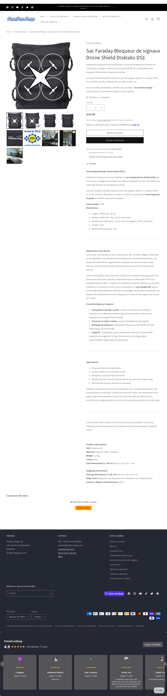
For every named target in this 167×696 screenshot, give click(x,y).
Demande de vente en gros (121, 555)
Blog (60, 556)
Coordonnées (139, 626)
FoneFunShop (16, 626)
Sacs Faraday (20, 32)
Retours (113, 546)
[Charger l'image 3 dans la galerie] (50, 120)
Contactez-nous (116, 551)
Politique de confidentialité (86, 626)
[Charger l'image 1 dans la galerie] (15, 120)
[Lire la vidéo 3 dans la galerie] (15, 156)
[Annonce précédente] (53, 7)
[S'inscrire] (50, 593)
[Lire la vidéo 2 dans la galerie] (67, 138)
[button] (44, 16)
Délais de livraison (117, 541)
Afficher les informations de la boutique (106, 156)
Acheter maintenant (115, 140)
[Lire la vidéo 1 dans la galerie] (50, 138)
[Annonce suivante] (113, 7)
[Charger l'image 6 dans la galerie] (32, 138)
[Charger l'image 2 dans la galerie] (32, 120)
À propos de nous (66, 549)
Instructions (115, 564)
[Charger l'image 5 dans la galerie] (15, 138)
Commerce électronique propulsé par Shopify (36, 626)
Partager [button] (92, 163)
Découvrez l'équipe (67, 553)
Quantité (89, 102)
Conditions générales (119, 574)
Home (9, 32)
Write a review (83, 507)
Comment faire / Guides (120, 578)
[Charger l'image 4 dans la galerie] (67, 120)
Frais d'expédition (104, 120)
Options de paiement (119, 569)
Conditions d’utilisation (106, 626)
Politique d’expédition (125, 626)
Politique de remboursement (64, 626)
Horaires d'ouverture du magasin (124, 560)
